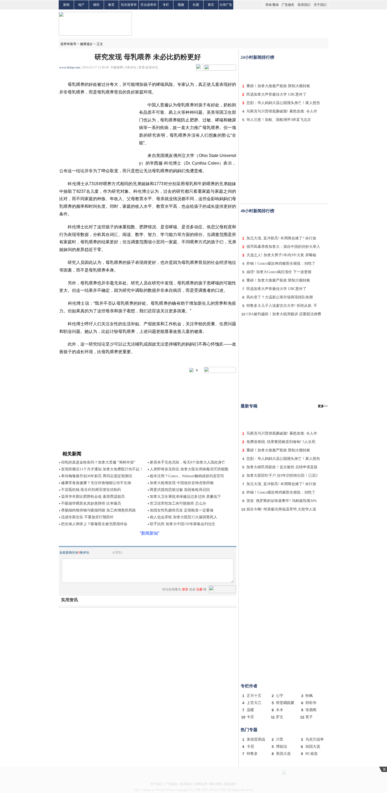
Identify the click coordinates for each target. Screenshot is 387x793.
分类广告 (226, 5)
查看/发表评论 (148, 67)
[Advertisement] (284, 70)
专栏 (166, 5)
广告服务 (288, 5)
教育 (111, 5)
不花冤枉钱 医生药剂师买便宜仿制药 (91, 490)
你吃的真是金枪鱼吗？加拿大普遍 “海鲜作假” (98, 462)
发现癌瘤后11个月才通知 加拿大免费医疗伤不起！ (102, 469)
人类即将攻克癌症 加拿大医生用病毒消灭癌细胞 (189, 469)
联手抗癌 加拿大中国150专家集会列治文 (184, 524)
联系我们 (304, 5)
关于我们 (320, 5)
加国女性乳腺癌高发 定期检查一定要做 (182, 510)
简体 (268, 5)
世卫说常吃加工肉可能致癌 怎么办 (178, 503)
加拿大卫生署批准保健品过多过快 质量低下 (185, 497)
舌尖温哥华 (148, 5)
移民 (96, 5)
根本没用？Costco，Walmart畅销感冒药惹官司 (187, 476)
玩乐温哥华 (129, 5)
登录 (185, 589)
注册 (199, 589)
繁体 (275, 5)
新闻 (66, 5)
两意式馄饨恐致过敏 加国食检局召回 (180, 490)
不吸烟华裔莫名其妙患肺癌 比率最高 (91, 503)
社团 (196, 5)
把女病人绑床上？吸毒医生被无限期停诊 (94, 524)
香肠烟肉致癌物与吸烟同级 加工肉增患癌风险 (98, 510)
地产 (81, 5)
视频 (181, 5)
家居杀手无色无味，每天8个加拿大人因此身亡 (187, 462)
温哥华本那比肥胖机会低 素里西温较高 (93, 497)
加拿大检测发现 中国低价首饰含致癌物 (183, 483)
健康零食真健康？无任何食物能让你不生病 (96, 483)
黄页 (211, 5)
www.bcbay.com (69, 67)
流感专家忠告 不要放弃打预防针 (87, 517)
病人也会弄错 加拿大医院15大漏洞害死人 (183, 517)
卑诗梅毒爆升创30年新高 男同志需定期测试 (96, 476)
